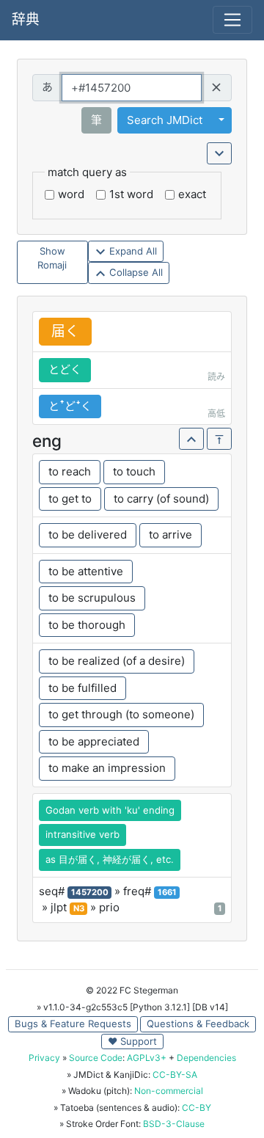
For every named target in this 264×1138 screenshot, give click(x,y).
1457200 (90, 892)
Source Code (95, 1057)
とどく (64, 369)
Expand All (131, 251)
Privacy (44, 1057)
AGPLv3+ (146, 1057)
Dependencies (206, 1057)
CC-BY (196, 1107)
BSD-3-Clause (174, 1123)
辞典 (26, 19)
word (71, 194)
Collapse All (134, 272)
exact (192, 194)
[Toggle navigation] (232, 20)
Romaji (52, 265)
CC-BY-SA (175, 1074)
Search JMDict (164, 120)
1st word (131, 194)
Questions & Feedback (198, 1023)
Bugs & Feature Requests (73, 1023)
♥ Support (132, 1041)
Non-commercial (168, 1090)
